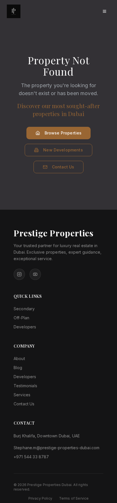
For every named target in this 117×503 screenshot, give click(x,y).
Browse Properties (63, 132)
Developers (25, 326)
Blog (18, 367)
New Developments (63, 149)
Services (22, 394)
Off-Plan (21, 317)
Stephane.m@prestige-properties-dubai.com (56, 447)
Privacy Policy (40, 498)
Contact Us (63, 166)
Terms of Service (74, 498)
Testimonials (25, 385)
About (19, 358)
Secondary (24, 308)
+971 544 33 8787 (31, 456)
